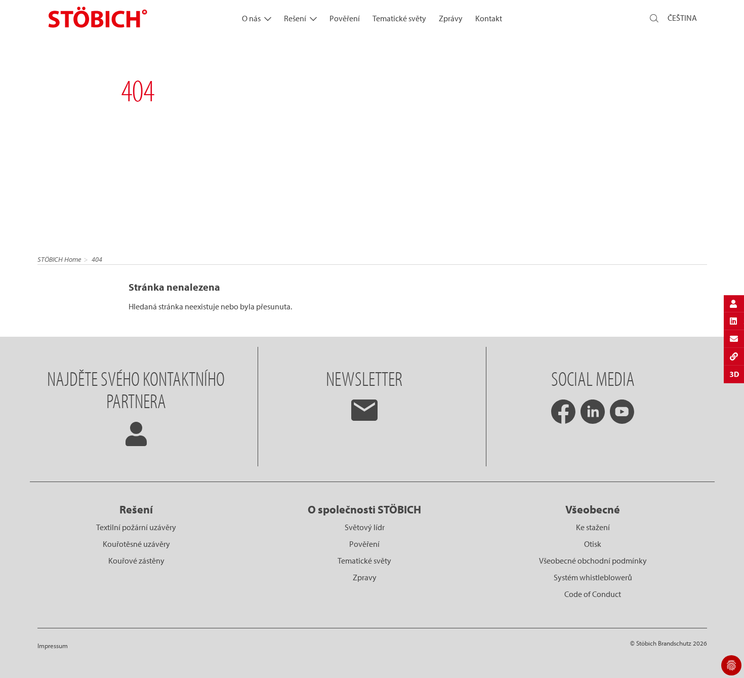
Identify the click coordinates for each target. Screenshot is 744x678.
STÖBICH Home (59, 259)
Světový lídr (365, 527)
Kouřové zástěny (136, 560)
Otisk (592, 544)
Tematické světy (399, 18)
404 (97, 259)
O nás (251, 18)
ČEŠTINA (682, 18)
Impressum (52, 646)
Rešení (295, 18)
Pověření (344, 18)
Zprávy (451, 18)
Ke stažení (593, 527)
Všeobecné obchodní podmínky (593, 560)
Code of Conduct (592, 594)
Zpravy (365, 577)
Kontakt (488, 18)
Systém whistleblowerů (593, 577)
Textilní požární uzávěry (136, 527)
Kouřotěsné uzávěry (136, 544)
